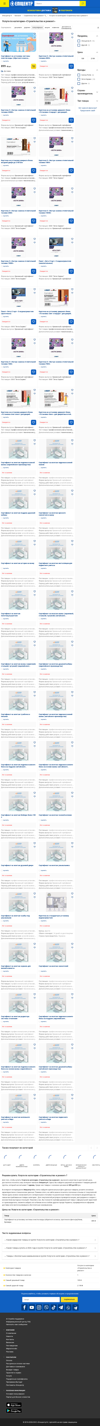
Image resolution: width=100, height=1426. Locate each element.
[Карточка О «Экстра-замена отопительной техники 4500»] (56, 42)
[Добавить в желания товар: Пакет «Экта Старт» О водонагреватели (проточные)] (34, 289)
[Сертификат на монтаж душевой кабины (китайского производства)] (56, 1053)
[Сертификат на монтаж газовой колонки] (56, 801)
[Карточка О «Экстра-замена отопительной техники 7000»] (56, 348)
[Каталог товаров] (4, 3)
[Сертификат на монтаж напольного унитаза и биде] (18, 1103)
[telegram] (61, 1307)
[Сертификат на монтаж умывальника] (56, 852)
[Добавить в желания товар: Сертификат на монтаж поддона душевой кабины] (34, 490)
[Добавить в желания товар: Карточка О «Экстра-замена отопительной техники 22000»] (34, 87)
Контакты (10, 1339)
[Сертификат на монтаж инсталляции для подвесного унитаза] (56, 549)
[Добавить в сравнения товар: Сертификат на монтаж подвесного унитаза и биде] (72, 1098)
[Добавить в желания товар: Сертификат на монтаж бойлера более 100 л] (34, 792)
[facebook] (24, 1307)
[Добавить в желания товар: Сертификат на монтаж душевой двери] (34, 843)
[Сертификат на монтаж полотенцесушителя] (18, 600)
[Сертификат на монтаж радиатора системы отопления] (18, 1003)
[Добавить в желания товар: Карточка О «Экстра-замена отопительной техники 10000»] (72, 188)
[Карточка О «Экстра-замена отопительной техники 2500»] (18, 197)
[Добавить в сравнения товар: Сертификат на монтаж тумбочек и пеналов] (34, 695)
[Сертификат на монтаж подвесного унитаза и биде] (56, 1103)
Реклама (9, 1352)
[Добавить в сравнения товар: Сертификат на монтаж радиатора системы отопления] (34, 998)
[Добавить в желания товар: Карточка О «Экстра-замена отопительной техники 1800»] (72, 138)
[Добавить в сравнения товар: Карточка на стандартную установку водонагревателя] (72, 897)
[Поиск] (83, 3)
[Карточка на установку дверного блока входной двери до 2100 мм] (18, 147)
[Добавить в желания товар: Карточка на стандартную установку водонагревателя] (72, 893)
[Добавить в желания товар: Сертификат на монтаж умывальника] (72, 843)
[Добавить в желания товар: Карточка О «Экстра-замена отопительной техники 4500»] (72, 33)
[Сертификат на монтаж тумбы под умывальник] (18, 902)
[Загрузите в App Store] (14, 1404)
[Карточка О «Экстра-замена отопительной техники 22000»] (18, 96)
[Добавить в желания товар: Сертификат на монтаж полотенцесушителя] (34, 591)
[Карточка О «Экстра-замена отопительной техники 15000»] (18, 247)
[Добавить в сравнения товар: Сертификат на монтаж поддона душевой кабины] (34, 494)
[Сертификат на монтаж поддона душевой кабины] (18, 499)
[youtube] (32, 1307)
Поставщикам (12, 1346)
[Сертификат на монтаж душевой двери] (18, 852)
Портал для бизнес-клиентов (18, 1397)
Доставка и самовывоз (15, 1367)
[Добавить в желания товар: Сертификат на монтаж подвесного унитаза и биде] (72, 1095)
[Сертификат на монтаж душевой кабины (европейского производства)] (56, 650)
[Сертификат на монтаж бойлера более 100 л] (18, 801)
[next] (97, 1148)
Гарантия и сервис (13, 1373)
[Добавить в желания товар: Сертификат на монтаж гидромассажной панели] (72, 440)
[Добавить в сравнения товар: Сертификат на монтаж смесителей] (72, 947)
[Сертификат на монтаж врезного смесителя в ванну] (56, 499)
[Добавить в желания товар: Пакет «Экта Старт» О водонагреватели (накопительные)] (72, 239)
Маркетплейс (11, 1349)
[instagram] (39, 1307)
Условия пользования (15, 1394)
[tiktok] (54, 1307)
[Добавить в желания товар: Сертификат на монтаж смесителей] (72, 944)
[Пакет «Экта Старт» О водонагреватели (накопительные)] (56, 247)
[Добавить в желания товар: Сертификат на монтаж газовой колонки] (72, 792)
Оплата (9, 1360)
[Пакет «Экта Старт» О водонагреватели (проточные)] (18, 298)
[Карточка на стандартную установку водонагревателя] (56, 902)
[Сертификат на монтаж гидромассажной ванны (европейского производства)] (18, 449)
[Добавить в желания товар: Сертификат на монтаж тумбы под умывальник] (34, 893)
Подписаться (69, 1299)
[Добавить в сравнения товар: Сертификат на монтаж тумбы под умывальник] (34, 897)
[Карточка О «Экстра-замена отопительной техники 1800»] (56, 147)
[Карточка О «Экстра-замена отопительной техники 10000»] (56, 197)
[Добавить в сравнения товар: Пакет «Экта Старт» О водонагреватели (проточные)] (34, 293)
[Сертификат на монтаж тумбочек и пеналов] (18, 700)
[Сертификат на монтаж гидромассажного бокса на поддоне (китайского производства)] (18, 751)
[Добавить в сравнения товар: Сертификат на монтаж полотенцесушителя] (34, 595)
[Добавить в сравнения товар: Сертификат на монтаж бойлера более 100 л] (34, 796)
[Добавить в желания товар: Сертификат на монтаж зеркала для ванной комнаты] (34, 944)
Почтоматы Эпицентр (15, 1385)
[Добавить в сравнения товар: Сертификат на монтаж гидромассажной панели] (72, 444)
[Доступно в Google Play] (14, 1410)
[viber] (46, 1307)
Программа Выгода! (14, 1382)
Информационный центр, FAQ (18, 1322)
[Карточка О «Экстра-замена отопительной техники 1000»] (18, 348)
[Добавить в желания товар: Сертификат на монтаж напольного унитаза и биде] (34, 1095)
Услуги (9, 1376)
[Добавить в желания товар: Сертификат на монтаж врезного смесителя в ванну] (72, 490)
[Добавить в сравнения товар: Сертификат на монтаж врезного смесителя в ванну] (72, 494)
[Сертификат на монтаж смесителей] (56, 952)
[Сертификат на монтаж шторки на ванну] (18, 549)
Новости (9, 1336)
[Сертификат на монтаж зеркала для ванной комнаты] (18, 952)
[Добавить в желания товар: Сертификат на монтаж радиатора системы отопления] (34, 994)
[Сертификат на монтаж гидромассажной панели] (56, 449)
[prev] (91, 1148)
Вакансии (10, 1342)
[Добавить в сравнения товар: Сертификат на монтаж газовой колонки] (72, 796)
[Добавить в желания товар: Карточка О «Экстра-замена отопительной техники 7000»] (72, 339)
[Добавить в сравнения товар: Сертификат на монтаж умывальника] (72, 846)
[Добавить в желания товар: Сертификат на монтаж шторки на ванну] (34, 541)
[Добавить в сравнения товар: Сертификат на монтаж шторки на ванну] (34, 544)
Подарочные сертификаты (17, 1379)
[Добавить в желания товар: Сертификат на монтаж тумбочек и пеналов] (34, 692)
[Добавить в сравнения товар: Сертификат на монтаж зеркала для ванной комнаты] (34, 947)
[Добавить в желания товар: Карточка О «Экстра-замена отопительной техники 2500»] (34, 188)
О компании (11, 1333)
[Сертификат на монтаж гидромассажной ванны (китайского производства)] (56, 700)
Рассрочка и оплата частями (18, 1364)
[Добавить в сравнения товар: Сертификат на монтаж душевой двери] (34, 846)
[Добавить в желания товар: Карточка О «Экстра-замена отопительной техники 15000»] (34, 239)
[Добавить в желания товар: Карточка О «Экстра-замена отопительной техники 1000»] (34, 339)
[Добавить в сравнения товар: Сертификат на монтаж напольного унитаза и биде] (34, 1098)
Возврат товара (12, 1370)
